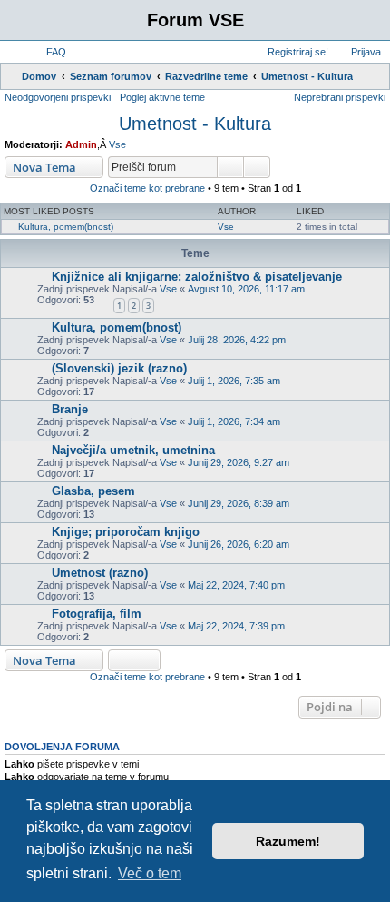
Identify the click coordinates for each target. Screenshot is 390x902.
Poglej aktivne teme (162, 97)
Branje (70, 409)
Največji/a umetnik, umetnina (133, 450)
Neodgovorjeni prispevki (58, 97)
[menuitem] (48, 52)
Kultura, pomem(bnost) (65, 227)
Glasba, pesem (93, 491)
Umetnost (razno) (100, 573)
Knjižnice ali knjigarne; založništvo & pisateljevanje (197, 276)
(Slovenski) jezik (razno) (119, 368)
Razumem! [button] (288, 841)
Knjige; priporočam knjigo (126, 532)
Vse (117, 144)
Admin (81, 144)
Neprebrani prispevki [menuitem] (339, 97)
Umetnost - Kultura (195, 124)
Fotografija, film (96, 613)
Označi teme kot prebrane (147, 188)
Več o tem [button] (149, 873)
